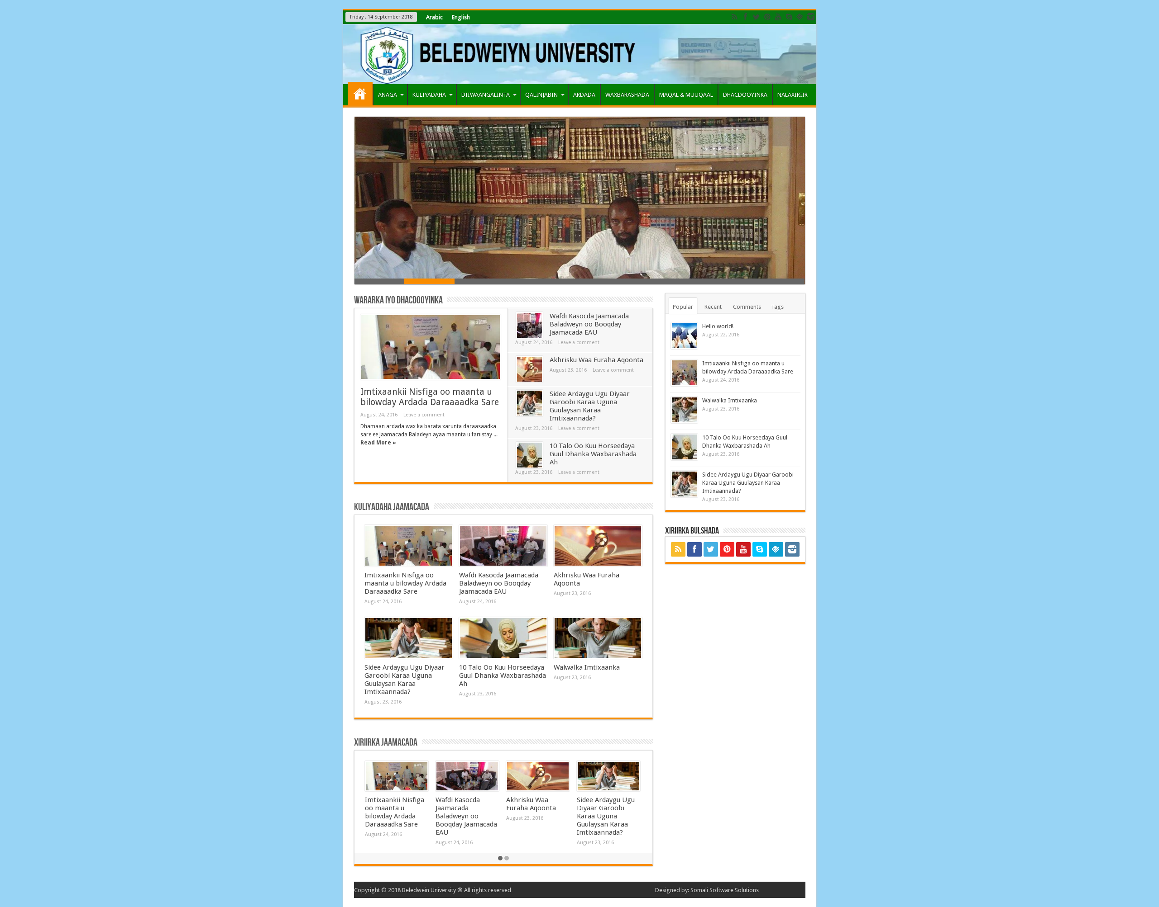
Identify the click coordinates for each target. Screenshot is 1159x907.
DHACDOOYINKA (745, 94)
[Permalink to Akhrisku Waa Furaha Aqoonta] (529, 369)
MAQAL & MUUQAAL (686, 94)
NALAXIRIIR (792, 94)
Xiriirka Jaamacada (385, 743)
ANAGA (387, 94)
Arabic (434, 17)
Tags (777, 306)
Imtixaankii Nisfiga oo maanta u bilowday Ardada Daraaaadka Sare (429, 397)
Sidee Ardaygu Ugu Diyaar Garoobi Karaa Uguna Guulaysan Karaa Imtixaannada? (590, 406)
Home (360, 93)
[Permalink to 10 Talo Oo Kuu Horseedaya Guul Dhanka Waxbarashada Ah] (529, 455)
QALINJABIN (541, 94)
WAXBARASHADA (627, 94)
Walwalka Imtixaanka (587, 667)
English (461, 17)
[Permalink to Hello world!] (684, 335)
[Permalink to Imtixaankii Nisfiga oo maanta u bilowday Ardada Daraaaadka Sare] (430, 347)
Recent (713, 306)
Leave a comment (424, 415)
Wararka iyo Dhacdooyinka (398, 300)
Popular (683, 306)
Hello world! (717, 326)
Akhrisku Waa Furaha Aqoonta (596, 360)
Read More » (378, 442)
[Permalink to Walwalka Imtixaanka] (598, 638)
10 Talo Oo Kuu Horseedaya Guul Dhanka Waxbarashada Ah (593, 454)
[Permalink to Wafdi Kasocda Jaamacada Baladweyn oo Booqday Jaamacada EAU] (529, 325)
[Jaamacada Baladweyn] (579, 54)
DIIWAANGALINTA (485, 94)
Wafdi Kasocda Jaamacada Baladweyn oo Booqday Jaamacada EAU (589, 324)
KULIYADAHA (429, 94)
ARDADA (584, 94)
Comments (747, 306)
